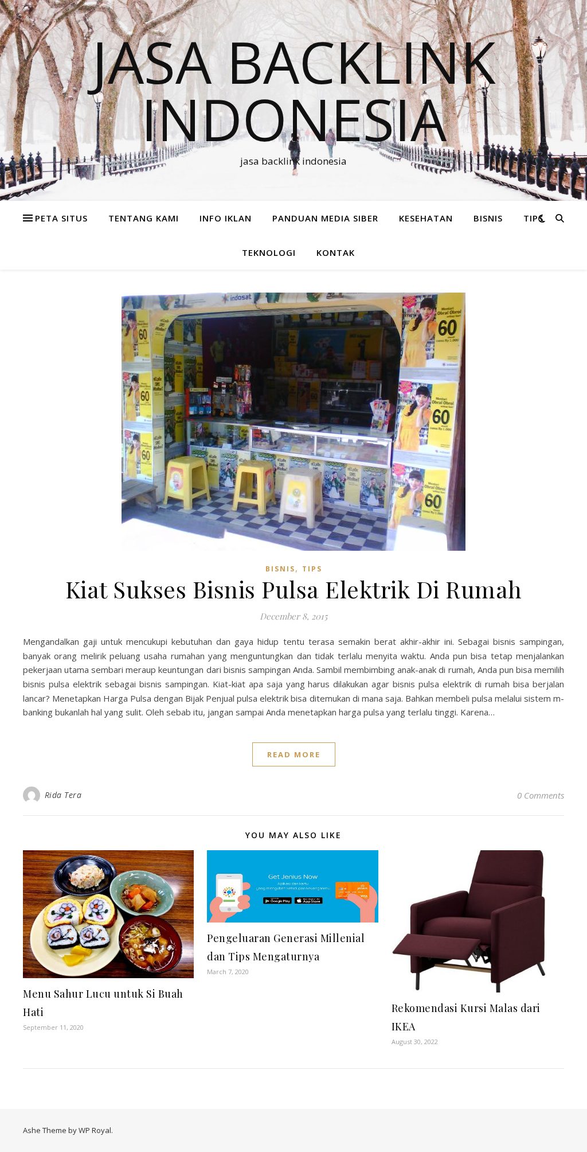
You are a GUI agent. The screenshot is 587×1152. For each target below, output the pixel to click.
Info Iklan (225, 218)
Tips (533, 218)
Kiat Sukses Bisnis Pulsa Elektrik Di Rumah (293, 589)
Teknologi (269, 252)
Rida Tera (63, 794)
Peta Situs (61, 218)
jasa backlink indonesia (294, 90)
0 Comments (540, 795)
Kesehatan (426, 218)
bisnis (488, 218)
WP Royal (95, 1130)
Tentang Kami (143, 218)
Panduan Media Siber (325, 218)
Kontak (335, 252)
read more (293, 754)
